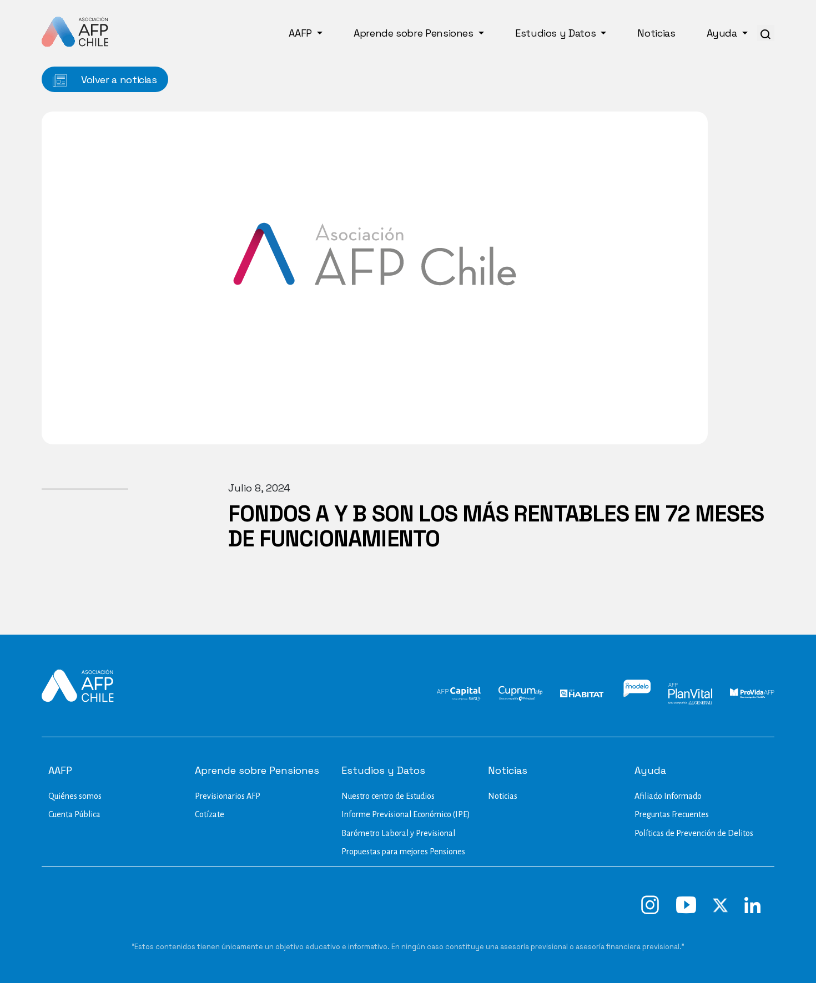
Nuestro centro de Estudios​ (388, 796)
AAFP (301, 33)
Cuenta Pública (74, 814)
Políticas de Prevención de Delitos (693, 833)
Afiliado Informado (668, 796)
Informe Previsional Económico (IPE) (405, 814)
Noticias (656, 33)
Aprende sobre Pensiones (415, 33)
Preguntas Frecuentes (671, 814)
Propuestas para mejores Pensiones (403, 851)
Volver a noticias (117, 79)
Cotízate (209, 814)
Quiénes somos (75, 796)
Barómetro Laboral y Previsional (398, 833)
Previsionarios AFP (227, 796)
